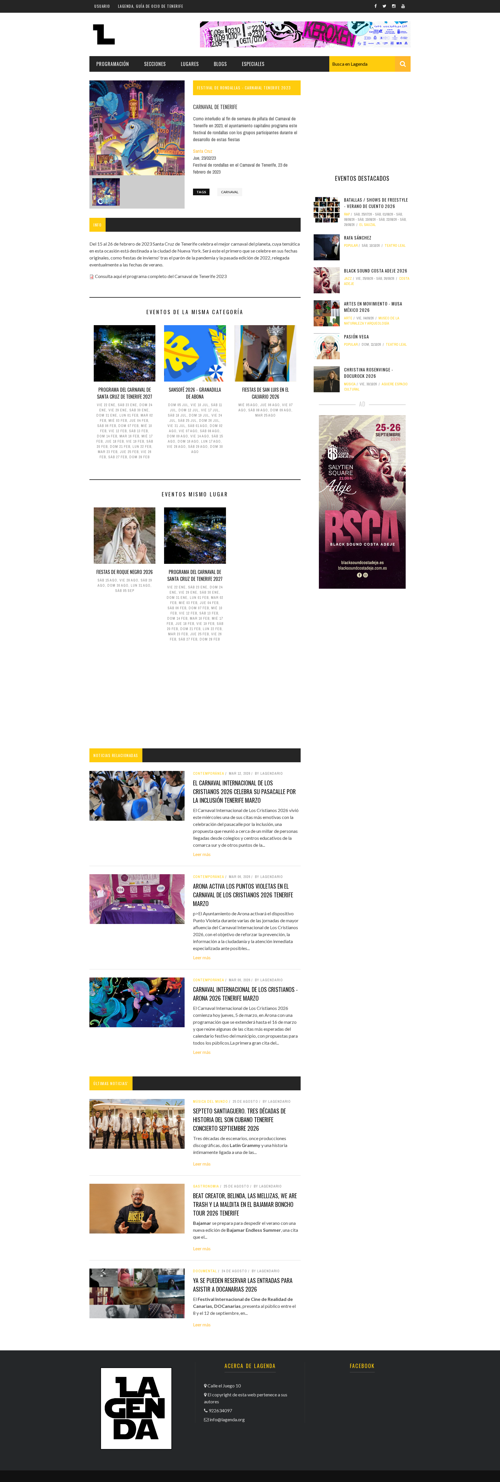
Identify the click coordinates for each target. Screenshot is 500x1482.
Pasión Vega (356, 336)
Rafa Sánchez (358, 237)
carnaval (229, 192)
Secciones (155, 63)
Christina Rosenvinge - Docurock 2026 (368, 372)
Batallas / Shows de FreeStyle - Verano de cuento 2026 (376, 202)
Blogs (220, 63)
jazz (348, 278)
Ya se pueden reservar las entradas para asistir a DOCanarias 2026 (243, 1284)
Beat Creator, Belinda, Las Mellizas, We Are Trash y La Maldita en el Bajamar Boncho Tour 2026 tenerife (245, 1204)
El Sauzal (367, 224)
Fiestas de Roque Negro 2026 (124, 571)
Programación (112, 63)
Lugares (190, 63)
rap (347, 214)
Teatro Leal (395, 245)
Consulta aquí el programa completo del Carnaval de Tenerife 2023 (161, 276)
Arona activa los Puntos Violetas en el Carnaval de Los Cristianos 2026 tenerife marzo (243, 895)
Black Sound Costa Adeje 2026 (375, 270)
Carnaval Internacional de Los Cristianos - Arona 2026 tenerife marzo (245, 993)
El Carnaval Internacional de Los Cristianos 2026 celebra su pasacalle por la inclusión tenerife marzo (244, 791)
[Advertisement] (195, 696)
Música (350, 384)
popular (351, 245)
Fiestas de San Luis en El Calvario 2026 (265, 393)
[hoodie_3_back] (106, 192)
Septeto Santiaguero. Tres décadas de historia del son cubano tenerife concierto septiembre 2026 (239, 1120)
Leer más (202, 854)
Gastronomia (206, 1186)
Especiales (253, 63)
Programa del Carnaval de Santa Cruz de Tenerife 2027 (124, 393)
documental (205, 1271)
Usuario (102, 6)
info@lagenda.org (227, 1419)
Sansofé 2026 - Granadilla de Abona (195, 393)
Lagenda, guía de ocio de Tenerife (150, 6)
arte (348, 318)
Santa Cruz (202, 151)
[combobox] (370, 64)
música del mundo (210, 1101)
